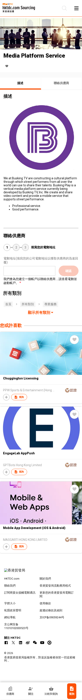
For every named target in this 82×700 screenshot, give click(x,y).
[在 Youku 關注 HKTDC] (49, 643)
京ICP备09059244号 (52, 617)
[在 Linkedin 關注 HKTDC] (21, 643)
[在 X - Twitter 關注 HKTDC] (13, 643)
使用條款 (45, 603)
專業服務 (50, 304)
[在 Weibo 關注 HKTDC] (28, 643)
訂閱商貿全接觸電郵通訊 (19, 592)
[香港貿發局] (41, 572)
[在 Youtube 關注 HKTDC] (42, 643)
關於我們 (45, 578)
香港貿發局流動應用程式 (55, 585)
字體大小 (10, 603)
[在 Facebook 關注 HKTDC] (6, 643)
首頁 (8, 304)
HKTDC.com (11, 578)
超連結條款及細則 (51, 610)
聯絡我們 (10, 585)
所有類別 (28, 304)
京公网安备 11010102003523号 (16, 626)
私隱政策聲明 (12, 610)
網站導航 (10, 617)
